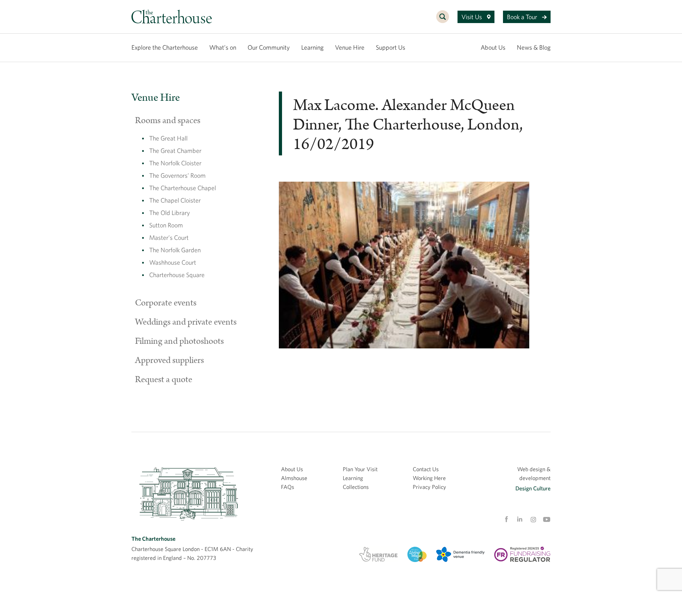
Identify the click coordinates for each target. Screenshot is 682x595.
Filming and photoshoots (179, 341)
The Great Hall (168, 138)
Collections (356, 487)
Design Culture (533, 488)
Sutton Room (166, 225)
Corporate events (165, 303)
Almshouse (294, 478)
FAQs (287, 487)
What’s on (222, 47)
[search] (442, 20)
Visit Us (472, 17)
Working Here (429, 478)
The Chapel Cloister (175, 200)
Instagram (533, 519)
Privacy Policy (429, 487)
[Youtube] (547, 519)
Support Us (390, 47)
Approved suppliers (169, 360)
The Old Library (169, 212)
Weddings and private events (186, 322)
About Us (493, 47)
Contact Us (426, 469)
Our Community (269, 47)
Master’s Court (169, 237)
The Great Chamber (175, 150)
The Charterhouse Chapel (182, 188)
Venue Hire (349, 47)
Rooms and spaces (167, 120)
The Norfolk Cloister (175, 163)
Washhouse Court (172, 262)
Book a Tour (522, 17)
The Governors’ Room (177, 175)
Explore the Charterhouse (164, 47)
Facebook (506, 519)
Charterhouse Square (177, 275)
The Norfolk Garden (175, 250)
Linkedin (520, 519)
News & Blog (534, 47)
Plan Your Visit (360, 469)
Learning (312, 47)
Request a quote (163, 379)
